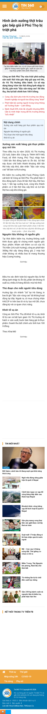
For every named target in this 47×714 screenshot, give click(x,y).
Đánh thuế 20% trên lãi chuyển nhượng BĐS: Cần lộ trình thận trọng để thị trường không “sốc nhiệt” (25, 112)
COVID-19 (26, 676)
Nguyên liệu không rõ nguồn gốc (17, 131)
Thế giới (6, 468)
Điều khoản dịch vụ (26, 700)
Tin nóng (8, 681)
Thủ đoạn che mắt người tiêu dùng (18, 135)
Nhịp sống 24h (16, 38)
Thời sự (5, 38)
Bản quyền (16, 703)
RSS (14, 700)
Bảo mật (5, 703)
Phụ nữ (19, 681)
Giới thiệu (6, 700)
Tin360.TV (38, 693)
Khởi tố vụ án (9, 138)
